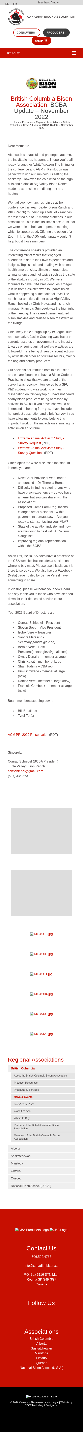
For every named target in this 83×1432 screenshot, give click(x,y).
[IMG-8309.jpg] (41, 954)
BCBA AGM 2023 (24, 1103)
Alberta (15, 1148)
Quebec (16, 1178)
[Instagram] (40, 1313)
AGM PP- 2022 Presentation (28, 734)
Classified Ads (22, 1111)
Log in (55, 1402)
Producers (55, 32)
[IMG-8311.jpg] (41, 974)
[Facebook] (31, 1313)
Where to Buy (22, 1118)
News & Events (31, 125)
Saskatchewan (20, 1156)
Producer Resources (26, 1082)
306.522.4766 (41, 1257)
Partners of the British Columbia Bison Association (36, 1127)
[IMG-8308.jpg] (41, 1014)
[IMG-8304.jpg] (41, 994)
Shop (39, 40)
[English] (7, 4)
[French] (15, 4)
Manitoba (17, 1163)
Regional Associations (48, 122)
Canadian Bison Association (34, 1402)
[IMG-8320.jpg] (41, 1034)
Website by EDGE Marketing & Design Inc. (49, 1404)
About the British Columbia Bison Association (40, 1075)
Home (16, 122)
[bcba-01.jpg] (41, 831)
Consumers (26, 32)
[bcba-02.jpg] (41, 893)
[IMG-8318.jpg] (41, 934)
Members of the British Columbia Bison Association (37, 1137)
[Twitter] (49, 1313)
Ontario (16, 1171)
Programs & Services (26, 1089)
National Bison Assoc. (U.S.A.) (31, 1186)
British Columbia (23, 1068)
